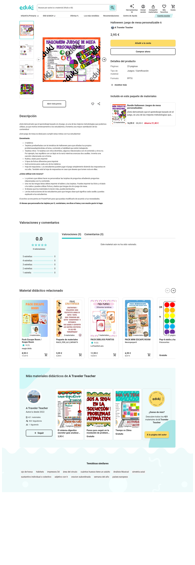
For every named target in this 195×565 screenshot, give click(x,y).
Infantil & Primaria (29, 16)
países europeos (120, 477)
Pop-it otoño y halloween (171, 339)
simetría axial (138, 472)
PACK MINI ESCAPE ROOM (137, 339)
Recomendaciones (111, 16)
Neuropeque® (131, 342)
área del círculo (70, 472)
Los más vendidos (91, 16)
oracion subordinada (81, 477)
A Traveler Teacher (124, 27)
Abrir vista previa (54, 104)
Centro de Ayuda (130, 16)
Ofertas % (74, 16)
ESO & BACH (48, 16)
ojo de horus (27, 472)
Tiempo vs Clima (123, 430)
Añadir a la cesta (143, 43)
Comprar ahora (143, 51)
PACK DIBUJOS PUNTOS (102, 339)
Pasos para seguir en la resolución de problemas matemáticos (98, 431)
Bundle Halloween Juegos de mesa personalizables (144, 106)
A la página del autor (157, 434)
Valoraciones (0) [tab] (71, 234)
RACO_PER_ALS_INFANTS (67, 342)
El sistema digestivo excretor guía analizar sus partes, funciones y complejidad (69, 431)
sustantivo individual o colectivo (36, 477)
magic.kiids (27, 348)
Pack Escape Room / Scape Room (32, 340)
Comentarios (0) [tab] (93, 234)
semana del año (101, 477)
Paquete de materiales (67, 339)
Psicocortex (164, 342)
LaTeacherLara (97, 346)
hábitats (40, 472)
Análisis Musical (121, 472)
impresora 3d (53, 472)
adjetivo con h (61, 477)
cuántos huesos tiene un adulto (95, 472)
